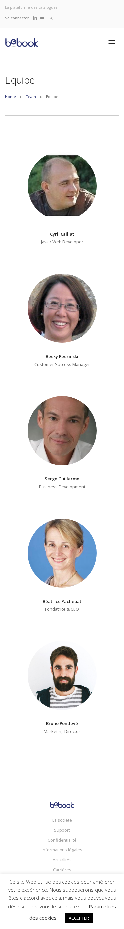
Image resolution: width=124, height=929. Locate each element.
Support (62, 830)
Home (10, 96)
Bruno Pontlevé (62, 723)
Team (31, 96)
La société (62, 820)
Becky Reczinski (62, 356)
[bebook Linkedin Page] (35, 17)
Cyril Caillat (62, 234)
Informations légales (62, 850)
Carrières (62, 870)
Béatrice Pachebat (62, 601)
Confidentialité (62, 840)
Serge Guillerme (62, 479)
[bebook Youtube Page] (42, 17)
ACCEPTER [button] (79, 918)
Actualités (62, 860)
